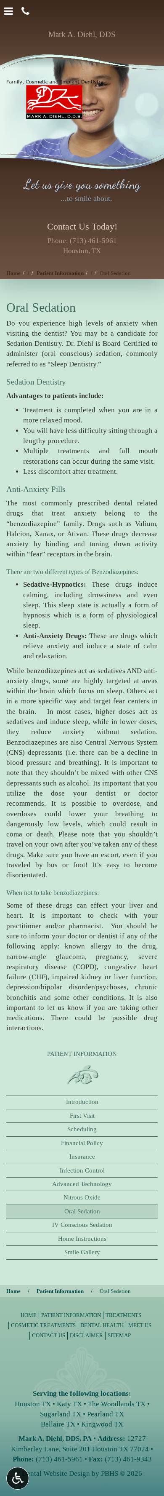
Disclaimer (86, 1335)
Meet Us (139, 1325)
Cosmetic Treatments (43, 1325)
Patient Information (60, 273)
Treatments (123, 1315)
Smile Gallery (82, 1252)
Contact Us (48, 1335)
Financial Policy (82, 1143)
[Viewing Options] (17, 1478)
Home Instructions (82, 1238)
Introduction (82, 1101)
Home (13, 273)
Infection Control (82, 1170)
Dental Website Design (56, 1473)
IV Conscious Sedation (82, 1224)
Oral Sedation (82, 1211)
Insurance (82, 1156)
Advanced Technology (82, 1184)
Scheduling (82, 1129)
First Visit (82, 1115)
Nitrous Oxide (82, 1197)
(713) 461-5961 (93, 241)
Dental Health (102, 1325)
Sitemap (119, 1335)
